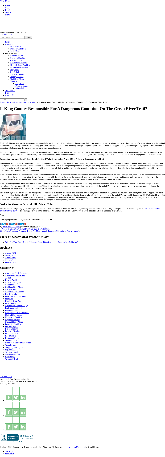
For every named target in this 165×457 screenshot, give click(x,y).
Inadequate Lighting (13, 308)
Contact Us (9, 95)
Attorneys (9, 44)
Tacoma (13, 81)
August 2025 (10, 258)
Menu (7, 15)
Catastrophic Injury (13, 282)
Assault (8, 278)
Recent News (10, 336)
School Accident (12, 340)
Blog (7, 93)
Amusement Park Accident (16, 273)
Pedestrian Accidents (18, 63)
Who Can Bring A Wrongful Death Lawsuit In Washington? (26, 229)
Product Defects (11, 333)
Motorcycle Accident (13, 317)
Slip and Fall (10, 350)
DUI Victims (10, 303)
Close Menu (5, 1)
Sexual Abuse (10, 345)
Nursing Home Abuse (14, 322)
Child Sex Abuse (17, 79)
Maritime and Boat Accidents (17, 312)
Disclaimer (9, 454)
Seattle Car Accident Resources (18, 343)
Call (7, 8)
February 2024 (11, 262)
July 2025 (9, 260)
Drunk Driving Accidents (20, 65)
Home (7, 5)
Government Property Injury (24, 102)
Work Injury (10, 357)
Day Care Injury (11, 294)
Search (8, 12)
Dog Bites (14, 70)
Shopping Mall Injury (14, 347)
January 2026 (10, 255)
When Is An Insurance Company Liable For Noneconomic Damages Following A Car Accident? (39, 231)
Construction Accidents (14, 292)
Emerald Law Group (11, 226)
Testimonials (10, 90)
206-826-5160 (6, 35)
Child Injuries (10, 285)
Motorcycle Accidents (19, 67)
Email (7, 10)
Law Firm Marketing (76, 447)
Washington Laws (12, 354)
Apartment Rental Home (15, 275)
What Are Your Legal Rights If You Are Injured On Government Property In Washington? (41, 242)
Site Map (9, 451)
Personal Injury (16, 56)
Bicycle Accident (12, 280)
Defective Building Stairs (15, 296)
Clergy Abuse (10, 289)
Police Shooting (11, 329)
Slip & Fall (14, 72)
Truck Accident (11, 352)
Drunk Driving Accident (15, 301)
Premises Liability (17, 58)
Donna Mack (15, 46)
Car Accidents (16, 60)
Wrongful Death (16, 77)
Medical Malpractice (13, 315)
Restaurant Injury (12, 338)
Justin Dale (14, 51)
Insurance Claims (12, 310)
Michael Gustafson (18, 49)
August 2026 (10, 253)
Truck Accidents (17, 74)
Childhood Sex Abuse (14, 287)
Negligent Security (12, 319)
